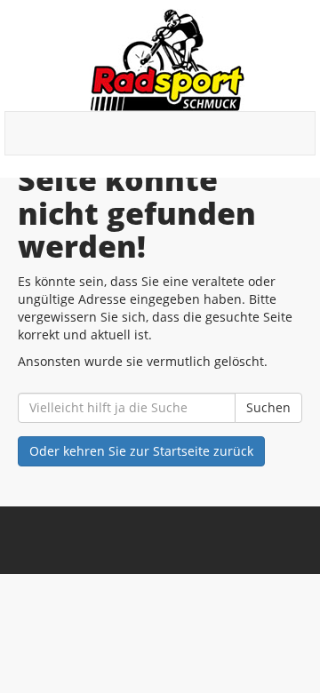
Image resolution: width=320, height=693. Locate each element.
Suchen (268, 407)
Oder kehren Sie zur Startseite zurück (141, 450)
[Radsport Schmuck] (167, 60)
